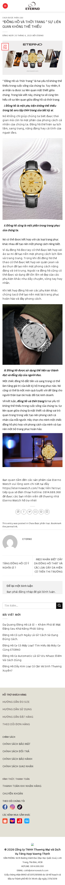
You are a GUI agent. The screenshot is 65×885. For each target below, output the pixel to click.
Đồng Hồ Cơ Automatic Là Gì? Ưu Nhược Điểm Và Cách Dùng (32, 658)
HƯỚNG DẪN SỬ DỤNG (17, 709)
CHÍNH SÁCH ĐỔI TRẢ (15, 751)
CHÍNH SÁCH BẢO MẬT (16, 744)
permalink (11, 526)
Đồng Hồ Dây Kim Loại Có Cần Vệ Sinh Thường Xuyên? (32, 668)
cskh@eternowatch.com (36, 870)
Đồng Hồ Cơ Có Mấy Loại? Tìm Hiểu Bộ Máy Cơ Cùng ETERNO (31, 647)
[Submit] (59, 606)
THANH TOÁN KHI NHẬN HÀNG (21, 786)
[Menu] (5, 5)
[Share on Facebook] (23, 512)
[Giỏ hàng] (60, 6)
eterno (40, 35)
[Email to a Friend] (35, 512)
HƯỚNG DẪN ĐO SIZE (16, 701)
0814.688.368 (37, 866)
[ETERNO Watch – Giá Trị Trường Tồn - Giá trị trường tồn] (32, 6)
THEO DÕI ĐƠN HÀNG (16, 724)
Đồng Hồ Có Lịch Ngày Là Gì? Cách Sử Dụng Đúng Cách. (30, 637)
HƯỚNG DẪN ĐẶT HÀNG (17, 716)
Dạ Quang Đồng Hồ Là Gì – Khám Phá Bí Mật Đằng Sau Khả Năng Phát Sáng (31, 626)
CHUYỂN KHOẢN (12, 793)
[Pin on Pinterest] (41, 512)
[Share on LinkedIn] (47, 512)
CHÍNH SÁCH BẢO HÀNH (17, 758)
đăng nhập (25, 591)
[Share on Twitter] (29, 512)
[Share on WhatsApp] (18, 512)
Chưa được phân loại (12, 17)
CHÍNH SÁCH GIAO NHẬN (17, 766)
